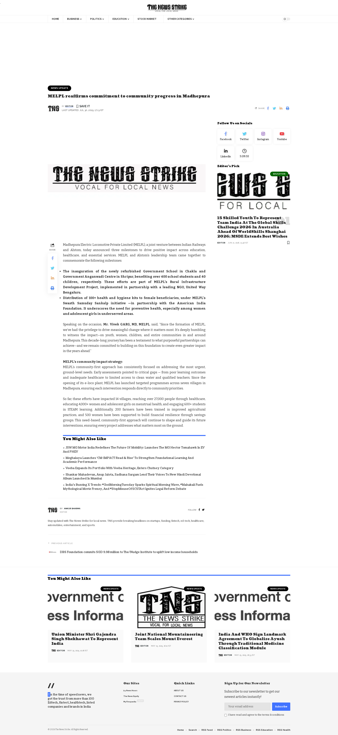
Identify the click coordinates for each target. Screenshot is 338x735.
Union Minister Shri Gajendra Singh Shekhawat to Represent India (84, 639)
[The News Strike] (167, 8)
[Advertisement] (169, 52)
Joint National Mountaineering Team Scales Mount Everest (169, 636)
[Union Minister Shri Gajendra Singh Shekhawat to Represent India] (85, 607)
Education (279, 174)
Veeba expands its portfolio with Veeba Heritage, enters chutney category (120, 468)
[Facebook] (199, 509)
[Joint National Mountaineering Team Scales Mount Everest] (169, 607)
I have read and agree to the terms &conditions (256, 714)
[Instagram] (263, 136)
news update (59, 88)
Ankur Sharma (72, 508)
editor (69, 106)
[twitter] (203, 509)
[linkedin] (225, 153)
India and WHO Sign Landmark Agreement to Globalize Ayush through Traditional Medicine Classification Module (252, 641)
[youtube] (281, 136)
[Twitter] (244, 136)
